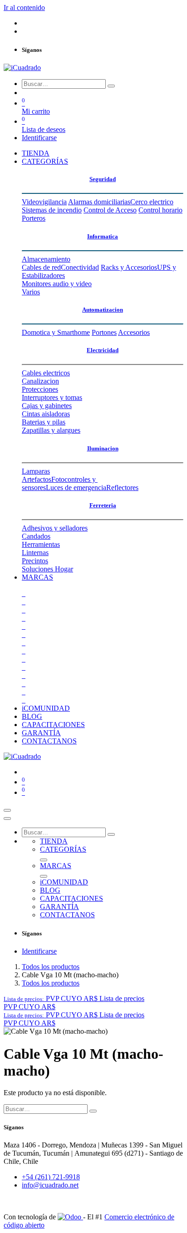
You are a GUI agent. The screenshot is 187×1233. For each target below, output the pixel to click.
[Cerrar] (7, 818)
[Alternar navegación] (7, 810)
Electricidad (102, 350)
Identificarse (39, 137)
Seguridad (102, 179)
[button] (74, 998)
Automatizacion (102, 309)
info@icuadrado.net (50, 1185)
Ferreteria (102, 505)
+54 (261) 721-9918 (51, 1177)
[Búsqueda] (111, 86)
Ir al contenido (24, 7)
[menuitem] (35, 153)
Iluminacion (102, 448)
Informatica (102, 236)
